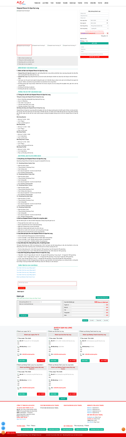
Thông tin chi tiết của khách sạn (25, 60)
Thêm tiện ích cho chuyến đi (24, 64)
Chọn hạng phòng (84, 25)
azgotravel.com (93, 409)
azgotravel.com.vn (94, 411)
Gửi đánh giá (23, 315)
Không (82, 41)
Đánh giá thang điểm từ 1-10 (25, 301)
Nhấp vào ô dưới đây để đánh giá (26, 304)
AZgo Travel (94, 417)
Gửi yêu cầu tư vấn (94, 56)
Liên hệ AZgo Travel (27, 429)
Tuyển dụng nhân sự (67, 429)
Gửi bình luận (21, 288)
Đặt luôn (94, 43)
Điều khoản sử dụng (54, 429)
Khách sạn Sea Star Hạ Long (63, 334)
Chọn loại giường (83, 28)
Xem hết (63, 398)
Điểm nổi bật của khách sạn (24, 58)
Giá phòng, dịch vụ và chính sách (25, 62)
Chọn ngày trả (83, 23)
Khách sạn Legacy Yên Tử (31, 334)
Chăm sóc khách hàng (81, 429)
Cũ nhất (92, 320)
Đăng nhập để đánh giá (102, 297)
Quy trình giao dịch (40, 429)
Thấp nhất (98, 320)
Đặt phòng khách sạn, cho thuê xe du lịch (65, 435)
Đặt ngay (41, 360)
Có (87, 41)
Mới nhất (85, 320)
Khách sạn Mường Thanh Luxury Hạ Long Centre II (31, 368)
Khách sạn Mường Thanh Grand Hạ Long (94, 334)
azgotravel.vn (93, 407)
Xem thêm (22, 360)
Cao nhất (106, 320)
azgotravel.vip (93, 412)
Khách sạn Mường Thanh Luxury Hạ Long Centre (63, 368)
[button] (17, 50)
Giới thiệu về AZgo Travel (97, 429)
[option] (47, 11)
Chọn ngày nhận (83, 20)
